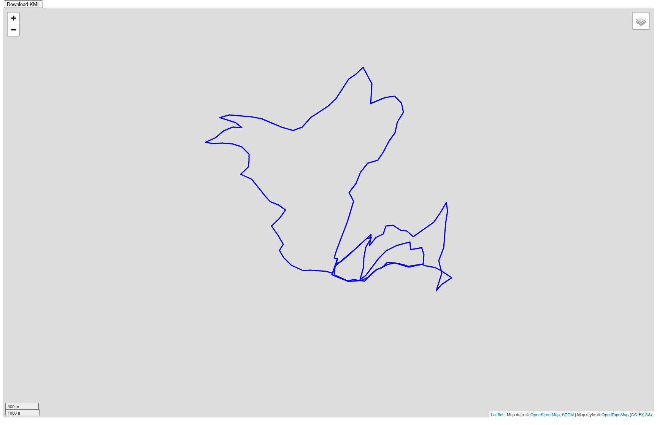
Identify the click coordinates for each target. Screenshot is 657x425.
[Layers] (641, 21)
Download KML (23, 4)
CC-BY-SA (641, 414)
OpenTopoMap (614, 414)
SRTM (568, 414)
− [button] (13, 30)
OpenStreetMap (545, 414)
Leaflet (497, 414)
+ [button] (13, 18)
